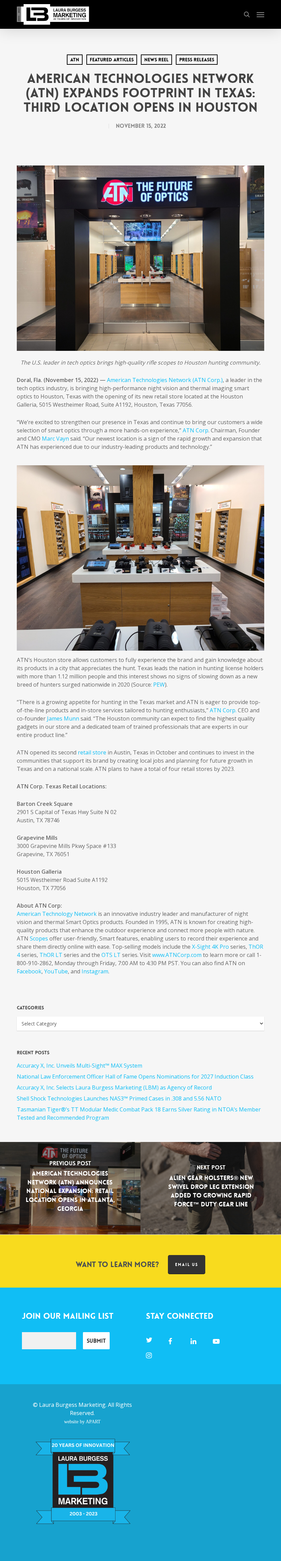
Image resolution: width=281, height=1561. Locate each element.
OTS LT (111, 955)
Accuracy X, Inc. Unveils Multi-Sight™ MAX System (79, 1065)
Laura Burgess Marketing (72, 1405)
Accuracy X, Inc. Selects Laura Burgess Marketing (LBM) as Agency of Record (114, 1087)
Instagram (95, 971)
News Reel (156, 60)
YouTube (56, 971)
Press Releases (196, 60)
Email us (186, 1264)
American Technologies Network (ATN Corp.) (165, 380)
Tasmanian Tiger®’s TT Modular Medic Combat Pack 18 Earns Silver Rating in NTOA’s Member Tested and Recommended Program (139, 1113)
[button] (260, 14)
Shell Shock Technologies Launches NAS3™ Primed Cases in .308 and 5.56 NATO (119, 1098)
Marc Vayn (55, 438)
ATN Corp (195, 430)
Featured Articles (112, 60)
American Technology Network (57, 914)
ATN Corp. (223, 710)
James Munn (63, 718)
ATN (74, 60)
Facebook (29, 971)
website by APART (82, 1421)
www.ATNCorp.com (176, 955)
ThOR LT (50, 955)
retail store (92, 752)
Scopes (39, 938)
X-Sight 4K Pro (210, 946)
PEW (159, 684)
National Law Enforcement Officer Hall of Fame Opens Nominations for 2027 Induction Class (135, 1076)
